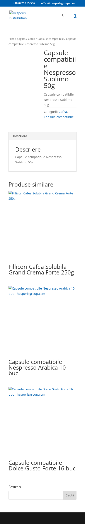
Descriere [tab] (20, 136)
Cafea (31, 39)
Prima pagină (17, 39)
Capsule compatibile (50, 39)
